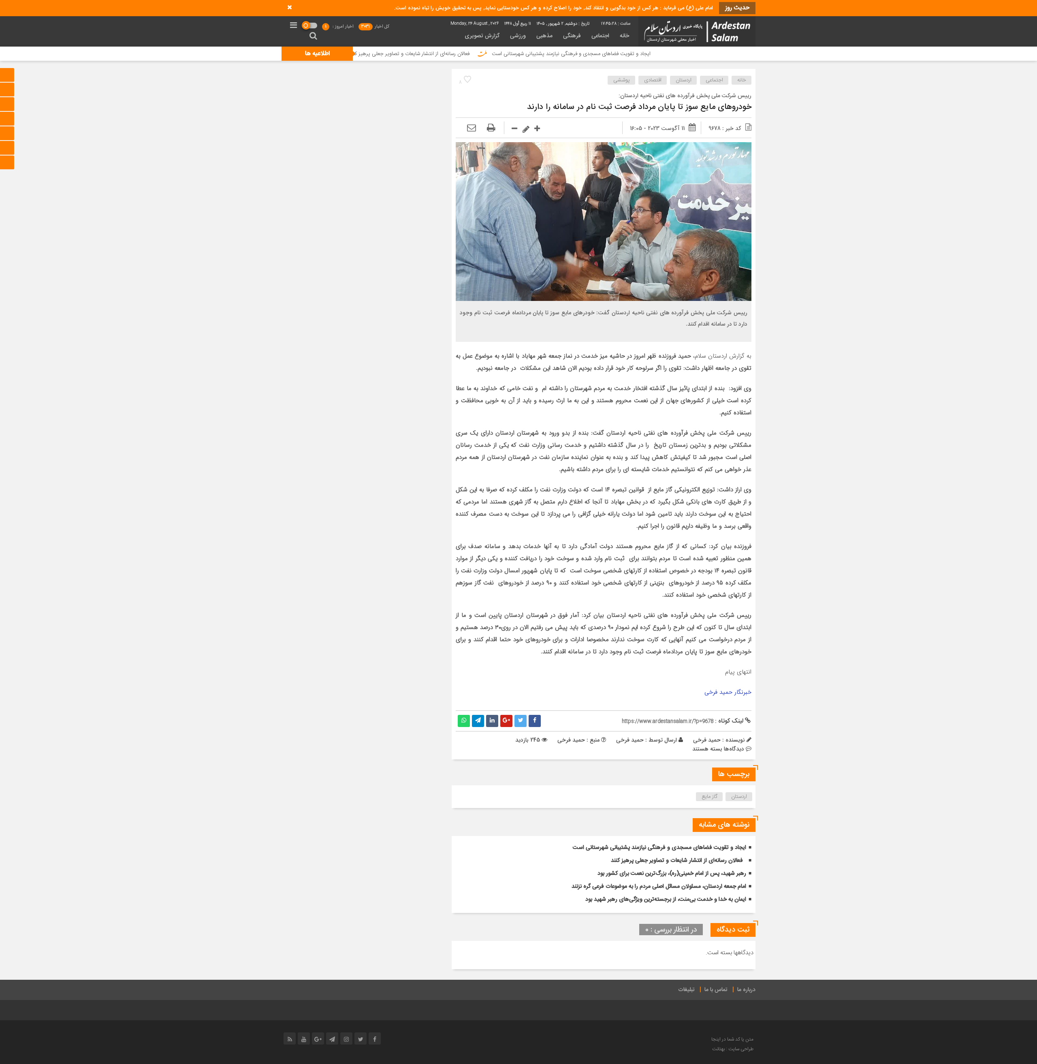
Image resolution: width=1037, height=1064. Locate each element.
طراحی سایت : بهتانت (732, 1049)
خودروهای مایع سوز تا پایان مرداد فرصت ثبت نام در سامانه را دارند (639, 107)
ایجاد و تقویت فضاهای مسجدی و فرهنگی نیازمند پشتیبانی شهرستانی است (623, 53)
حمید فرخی (630, 740)
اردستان (683, 80)
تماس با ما (716, 990)
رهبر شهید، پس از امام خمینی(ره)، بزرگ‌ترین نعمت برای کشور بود (671, 873)
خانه (624, 36)
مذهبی (544, 36)
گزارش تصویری (482, 36)
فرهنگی (572, 36)
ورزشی (518, 36)
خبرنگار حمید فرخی (727, 692)
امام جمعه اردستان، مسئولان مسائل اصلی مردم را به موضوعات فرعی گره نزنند (659, 886)
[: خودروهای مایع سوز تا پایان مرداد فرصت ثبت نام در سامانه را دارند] (471, 128)
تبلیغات (686, 990)
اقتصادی (652, 80)
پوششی (621, 80)
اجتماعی (600, 36)
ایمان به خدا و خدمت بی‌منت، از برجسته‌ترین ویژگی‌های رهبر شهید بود (665, 899)
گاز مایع (709, 796)
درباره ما (746, 990)
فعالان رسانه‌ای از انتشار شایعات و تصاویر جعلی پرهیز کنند (461, 53)
